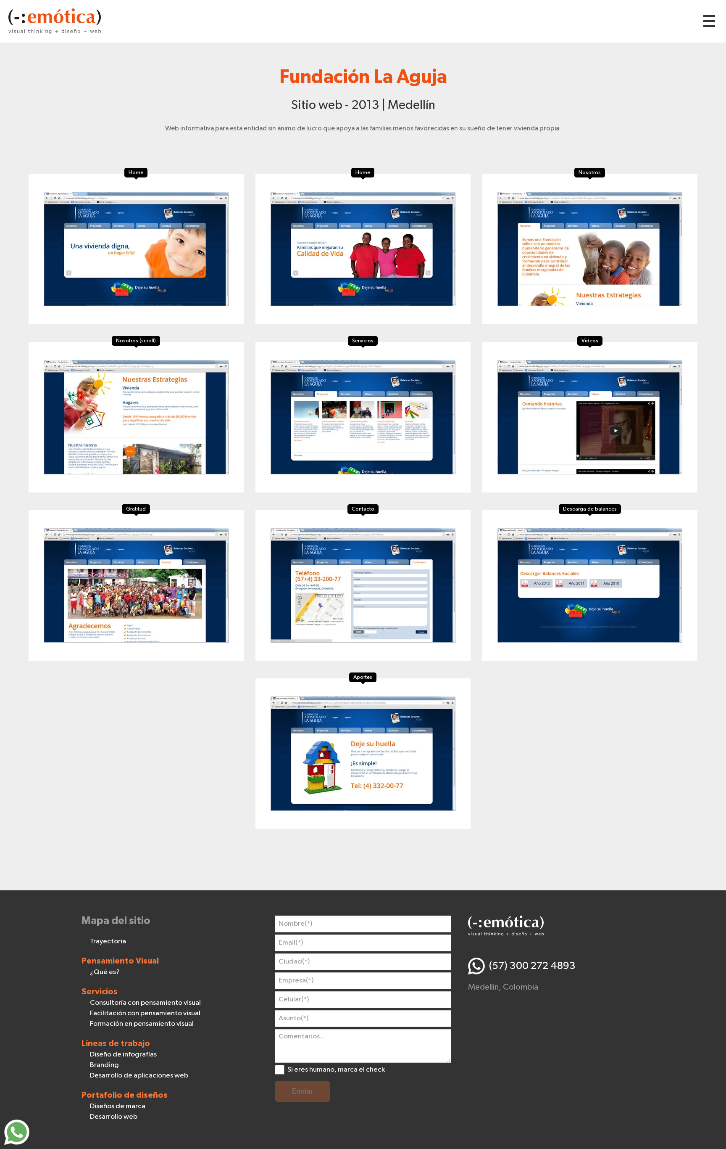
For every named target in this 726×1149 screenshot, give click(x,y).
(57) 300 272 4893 (532, 966)
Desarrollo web (113, 1116)
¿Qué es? (105, 972)
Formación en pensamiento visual (142, 1023)
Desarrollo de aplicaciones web (139, 1075)
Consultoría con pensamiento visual (145, 1002)
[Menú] (709, 21)
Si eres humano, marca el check (336, 1069)
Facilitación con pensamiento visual (145, 1013)
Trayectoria (108, 941)
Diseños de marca (117, 1106)
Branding (104, 1065)
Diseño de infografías (123, 1054)
